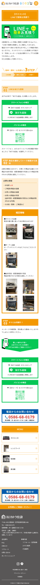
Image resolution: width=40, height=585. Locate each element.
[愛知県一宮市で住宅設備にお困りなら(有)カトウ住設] (10, 3)
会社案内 (4, 539)
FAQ (3, 543)
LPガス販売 (26, 546)
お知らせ (4, 546)
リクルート (5, 549)
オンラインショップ (8, 556)
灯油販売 (25, 549)
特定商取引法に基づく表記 (20, 569)
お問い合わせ (6, 552)
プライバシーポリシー (20, 573)
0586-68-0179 (9, 525)
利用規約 (20, 576)
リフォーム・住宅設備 (30, 542)
